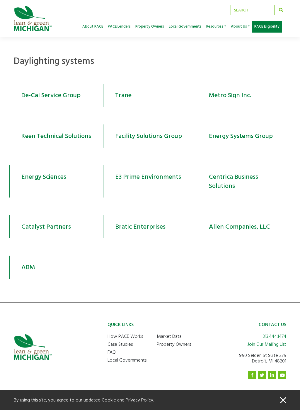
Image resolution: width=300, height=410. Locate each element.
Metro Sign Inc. (230, 95)
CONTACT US (272, 324)
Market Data (169, 336)
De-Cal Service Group (51, 95)
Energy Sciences (43, 176)
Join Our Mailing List (267, 344)
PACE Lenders (119, 26)
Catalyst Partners (46, 226)
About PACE (92, 26)
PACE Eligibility (266, 26)
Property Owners (149, 26)
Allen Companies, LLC (239, 226)
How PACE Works (125, 336)
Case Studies (120, 344)
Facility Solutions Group (148, 136)
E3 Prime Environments (148, 176)
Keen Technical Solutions (56, 136)
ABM (28, 267)
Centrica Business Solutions (233, 181)
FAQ (112, 352)
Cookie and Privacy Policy (127, 400)
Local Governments (185, 26)
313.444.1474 (274, 336)
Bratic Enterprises (140, 226)
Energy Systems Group (241, 136)
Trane (123, 95)
